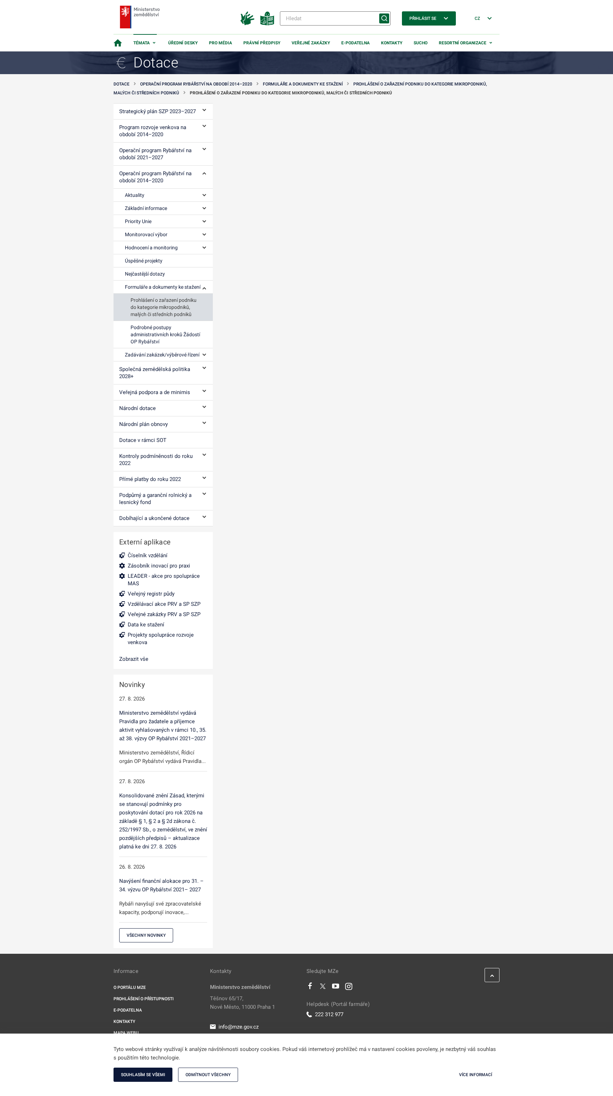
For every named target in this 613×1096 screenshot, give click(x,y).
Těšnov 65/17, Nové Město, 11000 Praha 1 (242, 1002)
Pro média (220, 42)
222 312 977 (329, 1014)
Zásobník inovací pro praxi (159, 566)
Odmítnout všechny (208, 1074)
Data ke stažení (146, 624)
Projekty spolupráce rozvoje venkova (161, 639)
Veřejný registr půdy (151, 594)
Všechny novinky (146, 935)
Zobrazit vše (133, 659)
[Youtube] (335, 988)
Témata (141, 42)
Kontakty (391, 42)
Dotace (121, 84)
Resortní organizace (462, 42)
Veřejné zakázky (311, 42)
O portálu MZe (130, 987)
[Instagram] (348, 988)
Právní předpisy (261, 42)
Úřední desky (183, 42)
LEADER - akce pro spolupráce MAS (164, 580)
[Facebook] (310, 988)
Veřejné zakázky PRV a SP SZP (164, 614)
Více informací (475, 1074)
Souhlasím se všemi (143, 1074)
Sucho (420, 42)
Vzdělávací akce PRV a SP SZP (164, 604)
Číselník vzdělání (147, 555)
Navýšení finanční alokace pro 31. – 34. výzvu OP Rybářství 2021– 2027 (161, 885)
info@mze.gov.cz (239, 1027)
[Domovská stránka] (118, 42)
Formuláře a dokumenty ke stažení (303, 84)
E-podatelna (355, 42)
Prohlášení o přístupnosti (143, 998)
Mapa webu (126, 1032)
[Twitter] (322, 988)
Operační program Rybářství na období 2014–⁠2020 (196, 84)
